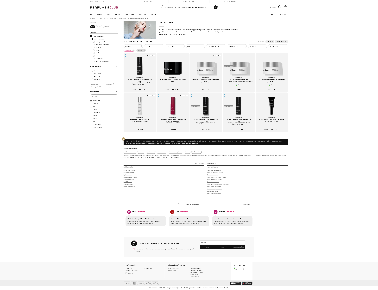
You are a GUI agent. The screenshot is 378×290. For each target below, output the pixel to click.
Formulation (213, 46)
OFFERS (273, 14)
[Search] (215, 7)
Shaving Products (128, 184)
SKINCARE (99, 14)
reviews (189, 204)
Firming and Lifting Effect (102, 45)
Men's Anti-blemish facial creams (216, 177)
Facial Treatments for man (117, 18)
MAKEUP (117, 14)
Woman (106, 27)
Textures (253, 46)
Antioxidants (99, 59)
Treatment (274, 46)
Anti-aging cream (108, 84)
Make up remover (104, 87)
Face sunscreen (95, 84)
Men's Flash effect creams (214, 179)
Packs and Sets (196, 152)
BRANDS (283, 14)
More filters (280, 41)
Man (92, 27)
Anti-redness (99, 56)
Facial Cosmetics (104, 18)
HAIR (108, 14)
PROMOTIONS (181, 7)
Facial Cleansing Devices (130, 177)
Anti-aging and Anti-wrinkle (103, 42)
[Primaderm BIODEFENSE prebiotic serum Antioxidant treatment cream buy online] (139, 125)
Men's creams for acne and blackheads (218, 184)
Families (93, 32)
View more (246, 204)
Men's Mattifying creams (214, 186)
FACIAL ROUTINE (95, 67)
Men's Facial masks (212, 175)
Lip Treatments (162, 152)
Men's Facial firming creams (215, 172)
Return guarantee (230, 1)
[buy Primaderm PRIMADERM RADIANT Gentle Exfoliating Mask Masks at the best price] (173, 68)
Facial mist (98, 47)
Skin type (170, 46)
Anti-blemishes (99, 53)
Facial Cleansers (128, 182)
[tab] (104, 66)
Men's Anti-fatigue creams (214, 189)
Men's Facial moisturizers (214, 194)
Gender (93, 23)
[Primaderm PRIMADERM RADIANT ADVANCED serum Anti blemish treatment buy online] (271, 125)
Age (188, 46)
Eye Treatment (151, 152)
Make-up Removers (130, 152)
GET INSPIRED (169, 7)
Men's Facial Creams (129, 170)
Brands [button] (133, 46)
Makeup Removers (129, 179)
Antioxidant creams (212, 191)
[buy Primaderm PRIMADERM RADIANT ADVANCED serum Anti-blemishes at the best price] (272, 108)
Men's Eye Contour (129, 172)
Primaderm (220, 141)
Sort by (269, 41)
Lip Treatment (128, 175)
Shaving (93, 87)
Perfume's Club (94, 18)
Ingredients (233, 46)
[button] (133, 273)
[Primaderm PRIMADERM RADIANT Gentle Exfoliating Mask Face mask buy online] (172, 85)
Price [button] (148, 46)
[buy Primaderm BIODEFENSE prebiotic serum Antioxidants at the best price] (140, 108)
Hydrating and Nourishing (102, 61)
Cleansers (141, 152)
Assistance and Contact (97, 1)
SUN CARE (142, 14)
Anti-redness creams (213, 182)
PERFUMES (153, 14)
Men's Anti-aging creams (214, 170)
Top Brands (94, 92)
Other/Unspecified (237, 247)
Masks (97, 50)
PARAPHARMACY (129, 14)
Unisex (99, 27)
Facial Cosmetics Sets (130, 186)
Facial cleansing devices (175, 152)
